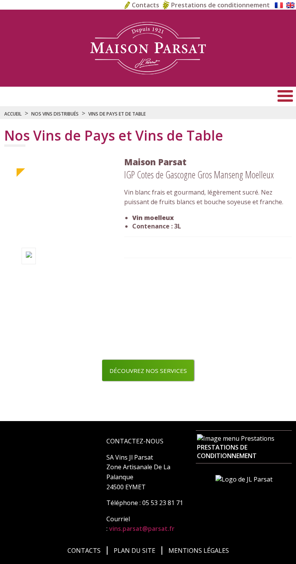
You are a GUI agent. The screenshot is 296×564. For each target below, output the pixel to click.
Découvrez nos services (148, 370)
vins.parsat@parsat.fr (142, 528)
